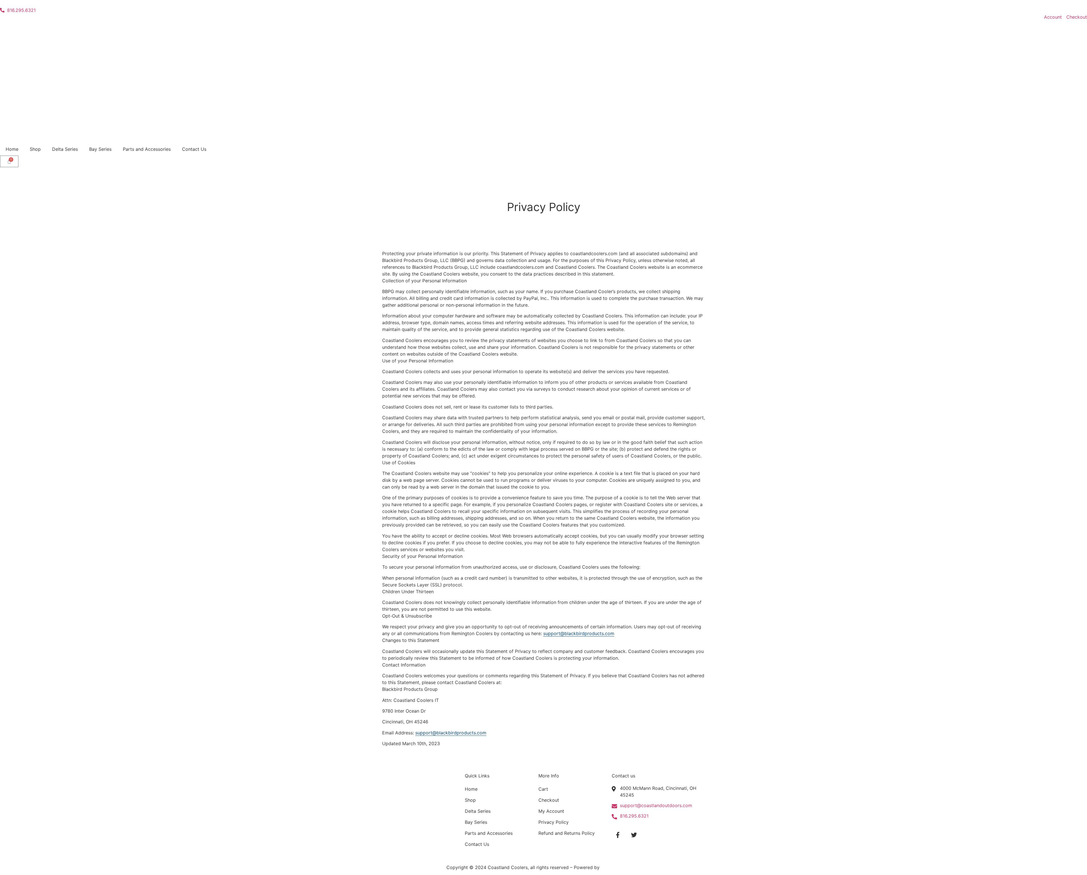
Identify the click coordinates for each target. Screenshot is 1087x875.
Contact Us (194, 149)
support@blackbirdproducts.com (578, 633)
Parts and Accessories (147, 149)
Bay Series (100, 149)
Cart (543, 789)
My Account (551, 811)
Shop (35, 149)
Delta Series (65, 149)
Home (12, 149)
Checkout (548, 800)
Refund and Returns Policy (566, 833)
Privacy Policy (553, 822)
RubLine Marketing (621, 867)
